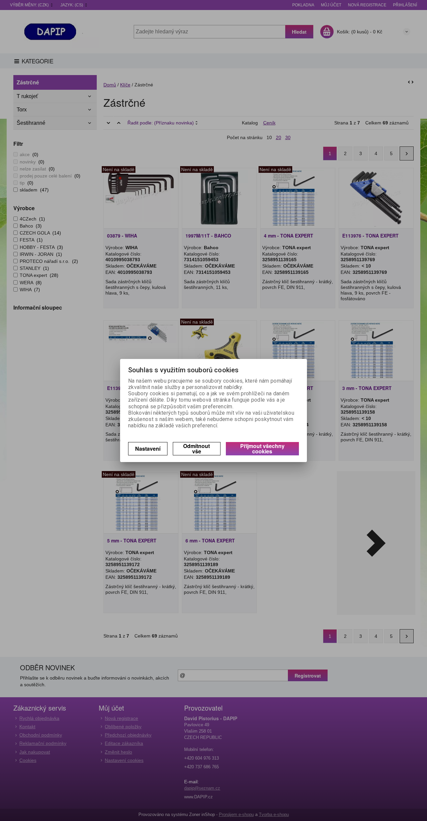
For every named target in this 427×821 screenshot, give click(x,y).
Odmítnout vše (196, 448)
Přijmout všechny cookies (262, 448)
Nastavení (147, 448)
